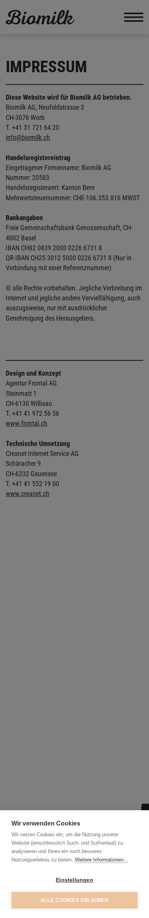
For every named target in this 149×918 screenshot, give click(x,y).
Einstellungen (74, 880)
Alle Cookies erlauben (74, 900)
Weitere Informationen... (101, 860)
